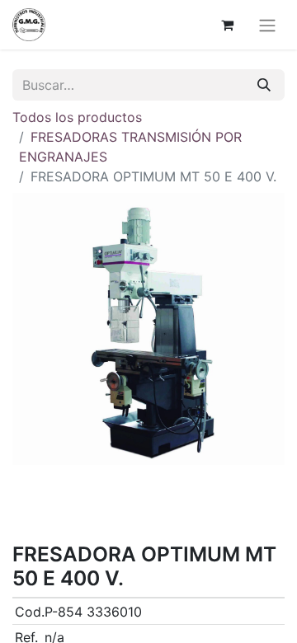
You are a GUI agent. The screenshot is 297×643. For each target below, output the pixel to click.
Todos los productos (77, 117)
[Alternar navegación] (267, 25)
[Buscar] (264, 85)
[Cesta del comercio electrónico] (226, 24)
